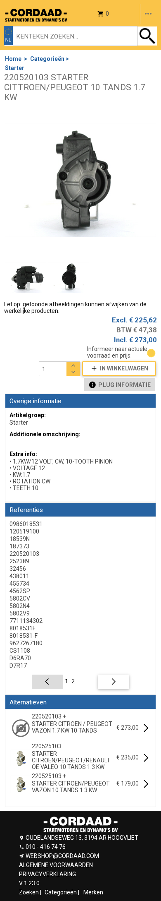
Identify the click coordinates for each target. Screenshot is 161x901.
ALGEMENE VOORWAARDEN (56, 865)
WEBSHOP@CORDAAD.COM (62, 856)
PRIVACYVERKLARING (47, 874)
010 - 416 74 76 (46, 846)
